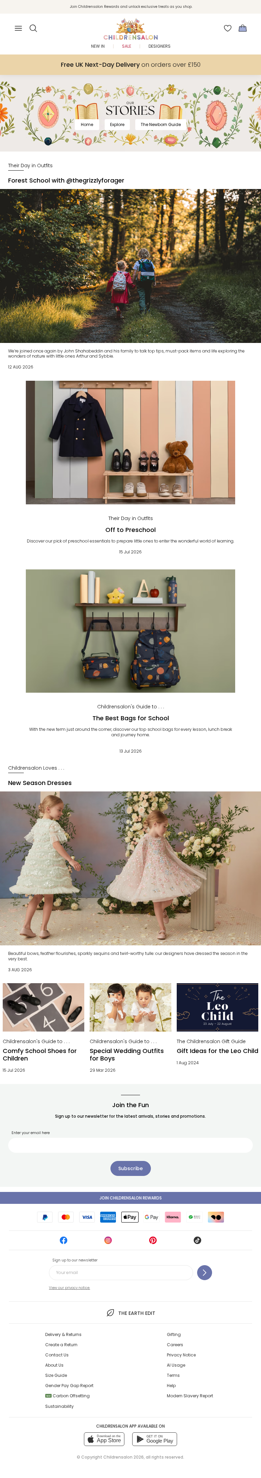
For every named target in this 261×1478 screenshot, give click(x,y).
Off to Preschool (130, 529)
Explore (117, 124)
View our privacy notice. (69, 1287)
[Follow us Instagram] (108, 1242)
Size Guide (56, 1375)
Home (87, 124)
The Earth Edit (136, 1313)
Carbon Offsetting (68, 1396)
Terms (173, 1375)
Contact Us (57, 1355)
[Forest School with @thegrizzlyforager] (130, 266)
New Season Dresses (40, 783)
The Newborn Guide (161, 124)
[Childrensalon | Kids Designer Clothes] (130, 26)
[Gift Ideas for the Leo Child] (217, 1007)
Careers (175, 1345)
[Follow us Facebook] (63, 1242)
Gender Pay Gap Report (69, 1385)
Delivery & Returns (63, 1334)
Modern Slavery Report (190, 1396)
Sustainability (59, 1406)
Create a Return (61, 1345)
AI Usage (176, 1365)
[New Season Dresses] (130, 868)
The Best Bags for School (130, 718)
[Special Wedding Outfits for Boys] (130, 1007)
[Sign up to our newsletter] (204, 1272)
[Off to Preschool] (130, 442)
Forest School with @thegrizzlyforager (66, 180)
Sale (126, 46)
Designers (160, 46)
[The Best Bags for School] (130, 631)
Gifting (174, 1334)
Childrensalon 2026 (123, 1457)
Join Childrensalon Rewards (131, 1198)
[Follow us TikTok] (197, 1242)
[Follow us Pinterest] (153, 1242)
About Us (54, 1365)
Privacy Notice (181, 1355)
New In (98, 46)
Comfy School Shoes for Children (40, 1055)
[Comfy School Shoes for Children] (43, 1007)
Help (171, 1385)
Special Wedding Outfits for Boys (127, 1055)
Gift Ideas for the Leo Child (217, 1051)
